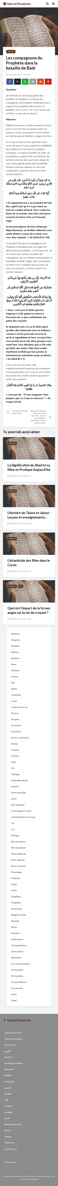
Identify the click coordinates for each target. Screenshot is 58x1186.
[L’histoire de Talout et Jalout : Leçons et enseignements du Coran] (29, 495)
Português (9, 1081)
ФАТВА (7, 1075)
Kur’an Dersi (10, 1045)
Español (8, 1106)
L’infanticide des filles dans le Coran (28, 562)
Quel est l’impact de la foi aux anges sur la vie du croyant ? (28, 610)
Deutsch (8, 1057)
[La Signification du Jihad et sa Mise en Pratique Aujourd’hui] (29, 448)
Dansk (7, 1130)
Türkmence (9, 1142)
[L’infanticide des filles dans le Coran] (29, 543)
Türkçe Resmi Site (13, 1032)
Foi (20, 586)
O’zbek (7, 1093)
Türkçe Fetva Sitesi (13, 1038)
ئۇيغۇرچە (8, 1112)
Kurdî (7, 1118)
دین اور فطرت (10, 1148)
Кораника (9, 1069)
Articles (11, 52)
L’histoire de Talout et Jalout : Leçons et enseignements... (28, 515)
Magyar (8, 1136)
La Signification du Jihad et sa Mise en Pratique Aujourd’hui (28, 467)
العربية (7, 1051)
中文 (6, 1100)
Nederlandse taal (12, 1124)
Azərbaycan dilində (13, 1063)
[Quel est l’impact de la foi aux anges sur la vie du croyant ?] (29, 591)
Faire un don (10, 1162)
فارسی (7, 1087)
